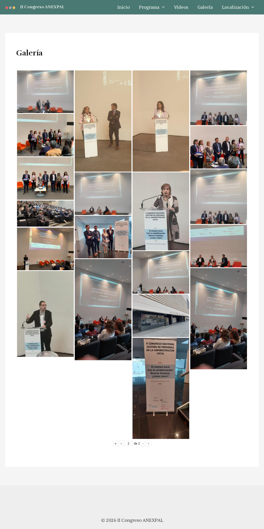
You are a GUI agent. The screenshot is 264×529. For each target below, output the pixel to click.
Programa (149, 7)
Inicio (123, 7)
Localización (235, 7)
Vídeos (181, 7)
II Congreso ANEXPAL (42, 7)
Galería (205, 7)
